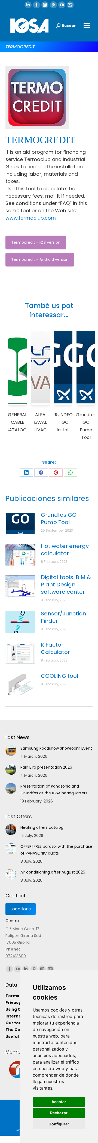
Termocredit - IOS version (35, 242)
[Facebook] (41, 472)
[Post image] (20, 523)
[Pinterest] (56, 472)
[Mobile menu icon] (87, 25)
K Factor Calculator (55, 648)
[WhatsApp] (70, 472)
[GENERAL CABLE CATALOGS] (17, 368)
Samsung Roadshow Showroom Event (56, 748)
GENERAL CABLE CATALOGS (17, 422)
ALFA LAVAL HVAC (40, 422)
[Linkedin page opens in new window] (28, 4)
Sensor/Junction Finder (63, 617)
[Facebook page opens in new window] (36, 4)
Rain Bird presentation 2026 (46, 767)
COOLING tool (59, 676)
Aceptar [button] (58, 1101)
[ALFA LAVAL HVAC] (40, 368)
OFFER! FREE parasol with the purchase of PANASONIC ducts (56, 850)
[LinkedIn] (26, 472)
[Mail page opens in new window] (70, 4)
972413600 (15, 956)
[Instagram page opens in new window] (44, 4)
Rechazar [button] (59, 1112)
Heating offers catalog (41, 827)
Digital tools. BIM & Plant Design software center (66, 585)
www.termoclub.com (30, 217)
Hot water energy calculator (65, 549)
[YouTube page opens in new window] (61, 4)
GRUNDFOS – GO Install (63, 422)
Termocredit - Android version (40, 259)
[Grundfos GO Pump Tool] (85, 368)
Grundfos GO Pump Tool (58, 518)
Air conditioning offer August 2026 (52, 872)
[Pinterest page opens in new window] (53, 4)
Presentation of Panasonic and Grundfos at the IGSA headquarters (53, 790)
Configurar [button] (58, 1124)
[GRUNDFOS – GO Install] (63, 368)
